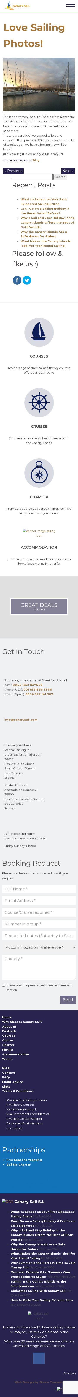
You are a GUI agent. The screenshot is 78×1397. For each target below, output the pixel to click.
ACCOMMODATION (39, 547)
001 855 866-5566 (37, 689)
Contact (8, 1072)
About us (9, 1026)
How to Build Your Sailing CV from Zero (42, 1300)
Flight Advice (12, 1082)
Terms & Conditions (18, 1091)
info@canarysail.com (20, 719)
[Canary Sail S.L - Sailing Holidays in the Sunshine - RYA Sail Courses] (17, 5)
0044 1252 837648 (27, 684)
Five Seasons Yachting (24, 1160)
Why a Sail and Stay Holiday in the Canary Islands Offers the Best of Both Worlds (48, 222)
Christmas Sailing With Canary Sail (38, 1290)
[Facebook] (39, 1358)
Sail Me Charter (18, 1164)
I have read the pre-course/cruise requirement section (39, 987)
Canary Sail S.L (29, 1201)
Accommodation (15, 1054)
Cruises (39, 426)
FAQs (6, 1077)
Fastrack (9, 1031)
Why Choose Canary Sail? (22, 1021)
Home (6, 1017)
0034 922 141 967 (39, 694)
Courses (39, 356)
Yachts (7, 1059)
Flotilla (7, 1049)
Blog (36, 160)
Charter (39, 497)
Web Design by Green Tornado (39, 1382)
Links (6, 1086)
